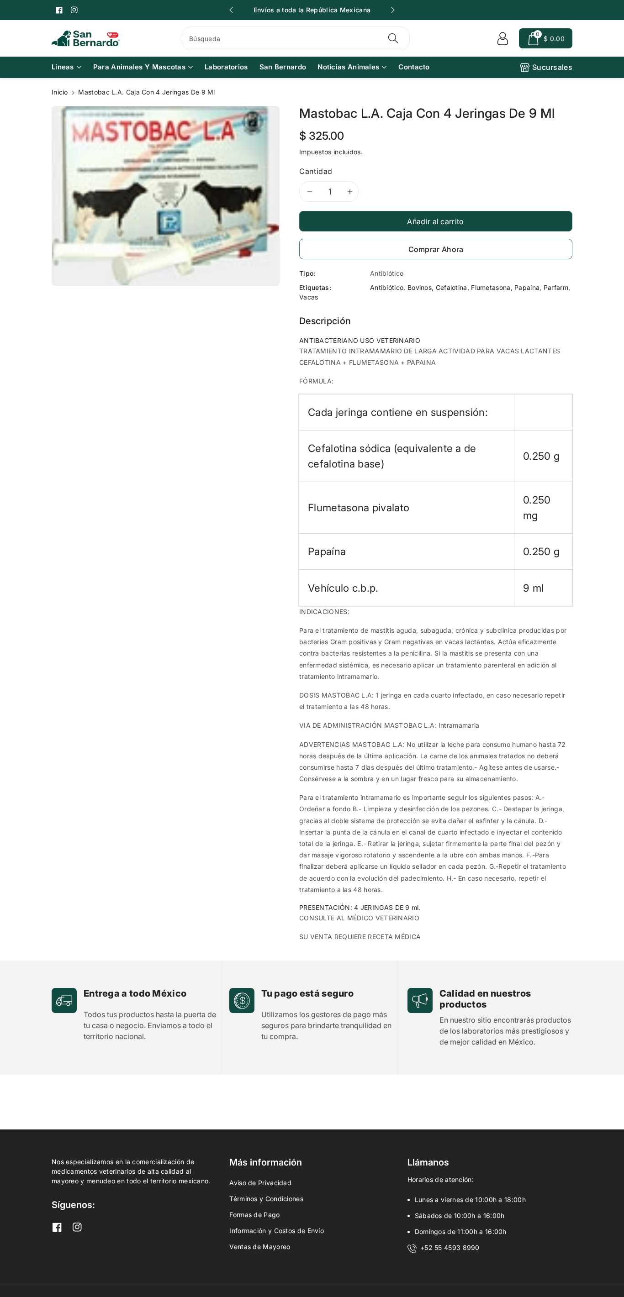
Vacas (308, 297)
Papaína (526, 287)
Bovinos (419, 287)
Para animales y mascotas (139, 67)
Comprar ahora (436, 249)
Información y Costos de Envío (276, 1230)
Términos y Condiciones (266, 1198)
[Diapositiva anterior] (231, 10)
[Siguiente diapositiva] (393, 10)
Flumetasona (490, 287)
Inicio (60, 92)
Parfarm (556, 287)
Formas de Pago (254, 1214)
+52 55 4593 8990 (450, 1247)
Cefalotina (451, 287)
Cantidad (316, 171)
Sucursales (552, 67)
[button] (545, 38)
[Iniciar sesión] (502, 38)
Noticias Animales (348, 67)
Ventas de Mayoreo (259, 1246)
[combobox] (295, 38)
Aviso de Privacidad (260, 1183)
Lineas (63, 67)
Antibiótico (386, 287)
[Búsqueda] (393, 38)
